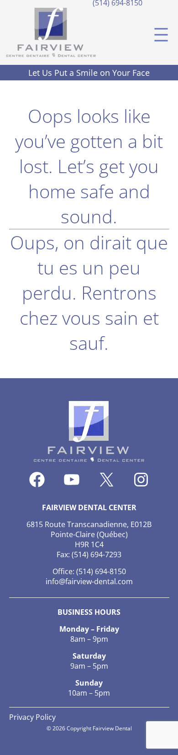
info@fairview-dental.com (89, 581)
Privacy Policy (32, 717)
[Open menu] (161, 34)
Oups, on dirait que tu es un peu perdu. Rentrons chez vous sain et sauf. (89, 292)
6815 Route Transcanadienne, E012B (89, 524)
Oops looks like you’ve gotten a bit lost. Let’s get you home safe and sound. (89, 166)
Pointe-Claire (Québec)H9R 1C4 (89, 539)
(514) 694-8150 (101, 571)
